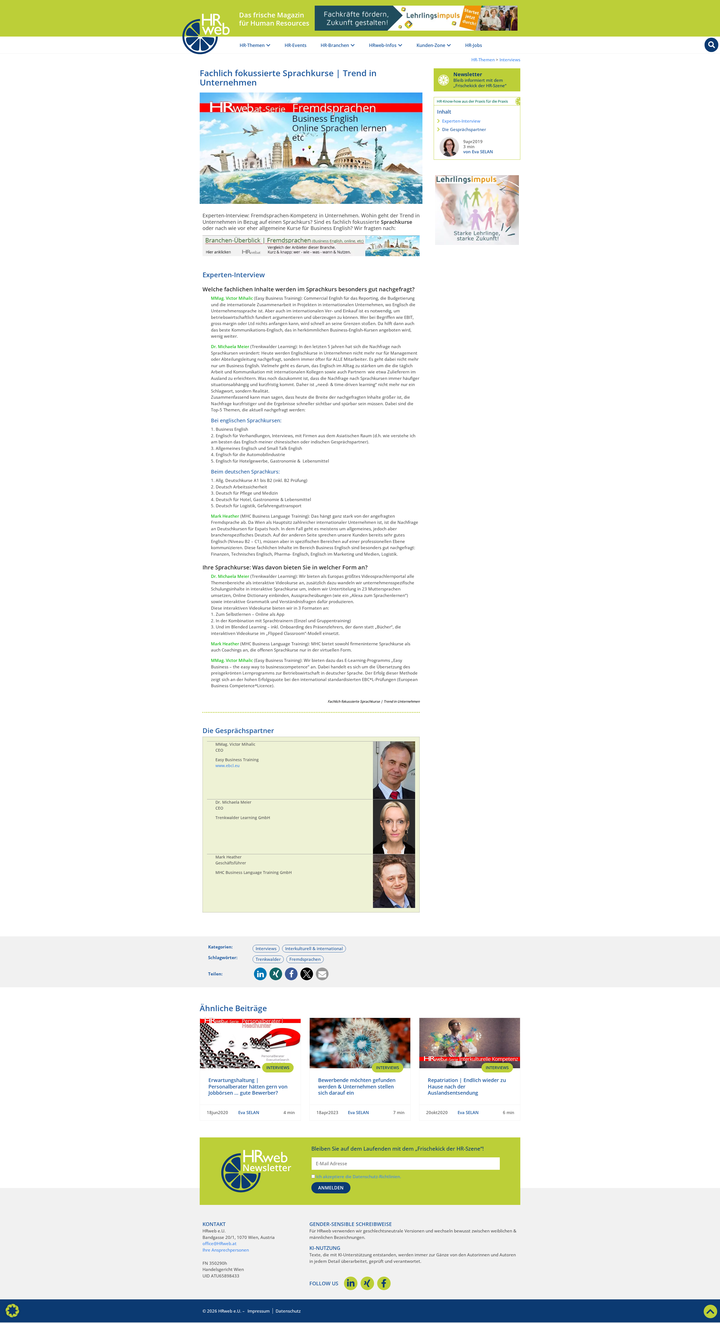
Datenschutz (288, 1311)
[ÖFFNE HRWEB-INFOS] (400, 45)
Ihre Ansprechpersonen (225, 1250)
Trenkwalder (268, 959)
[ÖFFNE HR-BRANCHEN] (352, 45)
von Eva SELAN (478, 151)
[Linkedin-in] (350, 1283)
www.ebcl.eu (227, 765)
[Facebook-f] (384, 1283)
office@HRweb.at (219, 1243)
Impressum (259, 1311)
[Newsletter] (443, 80)
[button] (260, 974)
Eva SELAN (248, 1112)
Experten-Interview (461, 121)
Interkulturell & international (314, 948)
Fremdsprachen (305, 959)
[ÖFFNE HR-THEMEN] (268, 45)
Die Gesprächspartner (464, 129)
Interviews (510, 60)
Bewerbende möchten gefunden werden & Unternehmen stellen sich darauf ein (356, 1086)
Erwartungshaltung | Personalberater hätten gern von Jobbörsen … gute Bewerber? (247, 1086)
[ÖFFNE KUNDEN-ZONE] (449, 45)
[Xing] (367, 1283)
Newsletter (467, 74)
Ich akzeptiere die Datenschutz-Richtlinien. (358, 1176)
